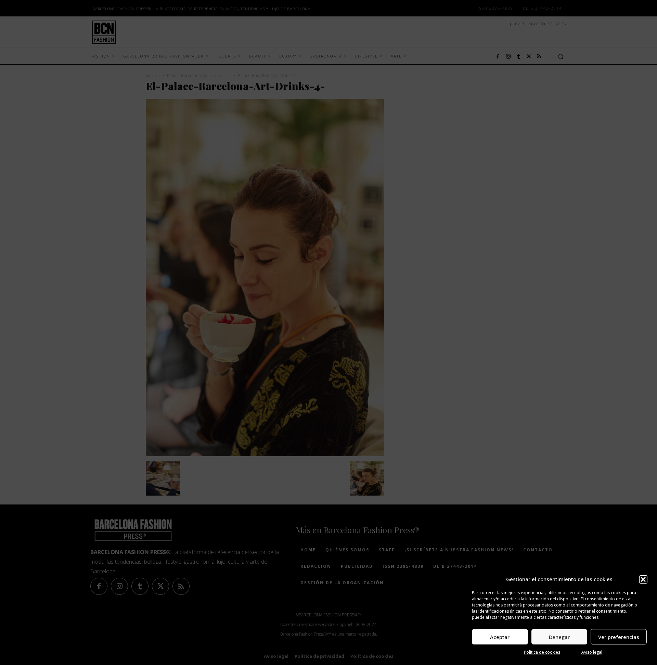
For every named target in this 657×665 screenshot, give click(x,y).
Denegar (559, 637)
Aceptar (500, 637)
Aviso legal (591, 652)
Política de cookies (542, 652)
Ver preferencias (618, 637)
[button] (643, 579)
